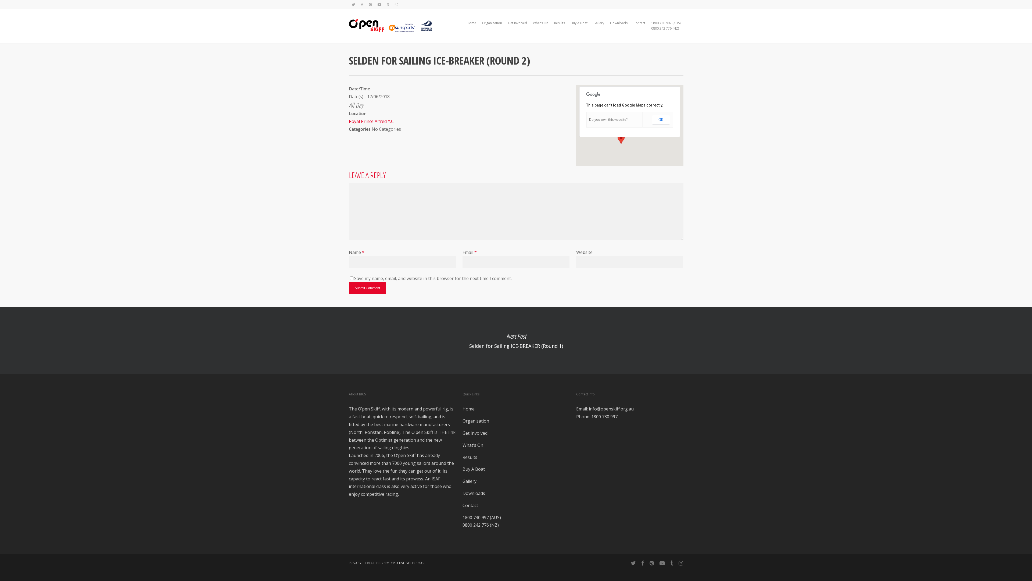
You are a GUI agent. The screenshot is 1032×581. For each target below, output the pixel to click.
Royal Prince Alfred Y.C (371, 121)
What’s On (540, 23)
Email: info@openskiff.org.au (605, 409)
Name (356, 252)
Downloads (619, 23)
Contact (639, 23)
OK (660, 120)
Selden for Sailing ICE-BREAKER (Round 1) (516, 340)
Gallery (598, 23)
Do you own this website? (608, 119)
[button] (621, 139)
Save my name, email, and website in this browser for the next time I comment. (433, 278)
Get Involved (517, 23)
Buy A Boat (579, 23)
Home (471, 23)
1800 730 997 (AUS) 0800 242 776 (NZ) (665, 26)
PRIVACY (355, 563)
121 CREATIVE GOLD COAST (405, 563)
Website (584, 252)
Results (559, 23)
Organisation (492, 23)
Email (470, 252)
